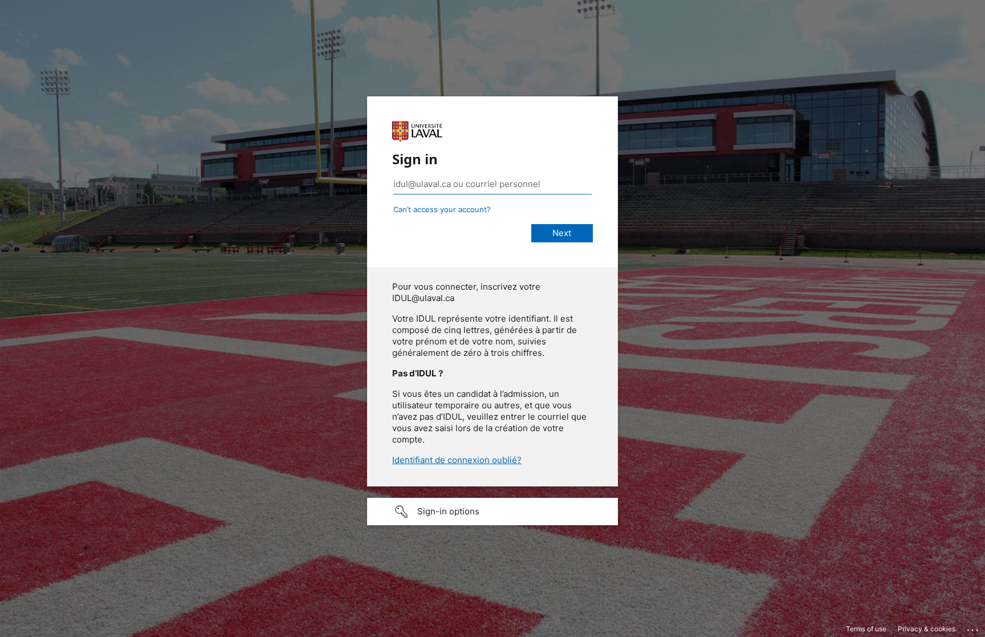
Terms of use (866, 628)
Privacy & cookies (926, 628)
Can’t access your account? (442, 209)
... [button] (973, 627)
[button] (492, 511)
